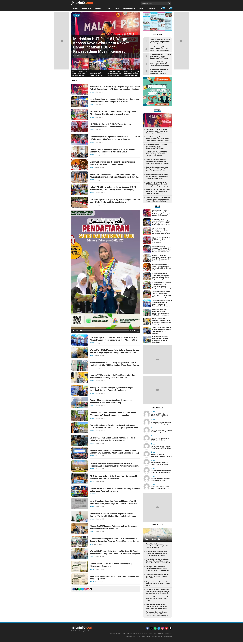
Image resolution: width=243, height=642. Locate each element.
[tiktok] (91, 589)
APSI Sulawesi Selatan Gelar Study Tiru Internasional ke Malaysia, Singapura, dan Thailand (114, 477)
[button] (106, 271)
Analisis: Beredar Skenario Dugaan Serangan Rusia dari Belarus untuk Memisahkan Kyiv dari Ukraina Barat (158, 561)
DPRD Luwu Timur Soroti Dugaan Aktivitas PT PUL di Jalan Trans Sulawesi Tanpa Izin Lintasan (113, 439)
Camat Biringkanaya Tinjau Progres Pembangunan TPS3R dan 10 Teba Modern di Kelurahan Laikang (115, 200)
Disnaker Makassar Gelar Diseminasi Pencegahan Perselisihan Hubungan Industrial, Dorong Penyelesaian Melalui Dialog (114, 465)
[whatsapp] (79, 589)
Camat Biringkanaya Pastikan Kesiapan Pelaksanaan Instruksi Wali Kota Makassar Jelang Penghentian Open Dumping (114, 427)
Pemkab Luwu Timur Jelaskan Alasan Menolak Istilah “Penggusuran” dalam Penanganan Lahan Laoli (113, 414)
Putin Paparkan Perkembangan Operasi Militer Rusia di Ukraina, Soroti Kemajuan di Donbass (156, 553)
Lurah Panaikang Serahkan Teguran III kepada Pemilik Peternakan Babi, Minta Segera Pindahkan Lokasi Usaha (114, 502)
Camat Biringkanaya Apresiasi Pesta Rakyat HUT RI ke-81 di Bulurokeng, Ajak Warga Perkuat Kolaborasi (115, 138)
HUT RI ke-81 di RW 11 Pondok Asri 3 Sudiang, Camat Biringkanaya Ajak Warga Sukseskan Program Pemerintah (114, 75)
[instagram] (85, 589)
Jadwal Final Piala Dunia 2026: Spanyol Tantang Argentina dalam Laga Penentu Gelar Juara (115, 489)
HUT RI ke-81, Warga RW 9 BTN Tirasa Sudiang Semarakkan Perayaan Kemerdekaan (131, 74)
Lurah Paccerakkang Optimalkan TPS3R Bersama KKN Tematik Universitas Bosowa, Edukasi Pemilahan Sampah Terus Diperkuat (115, 541)
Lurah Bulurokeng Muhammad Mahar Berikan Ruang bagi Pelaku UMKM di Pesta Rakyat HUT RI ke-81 (104, 47)
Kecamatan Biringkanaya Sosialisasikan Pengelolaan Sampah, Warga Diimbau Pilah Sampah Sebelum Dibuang (114, 451)
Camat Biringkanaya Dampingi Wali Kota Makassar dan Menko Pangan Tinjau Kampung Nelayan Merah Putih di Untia (114, 340)
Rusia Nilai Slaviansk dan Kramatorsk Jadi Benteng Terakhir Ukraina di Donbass (157, 546)
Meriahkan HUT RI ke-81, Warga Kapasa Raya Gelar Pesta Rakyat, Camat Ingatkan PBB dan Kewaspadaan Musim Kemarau (79, 76)
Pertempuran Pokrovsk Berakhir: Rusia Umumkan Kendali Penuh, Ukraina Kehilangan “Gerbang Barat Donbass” (158, 615)
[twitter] (76, 589)
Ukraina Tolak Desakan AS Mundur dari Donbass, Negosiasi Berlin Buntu (157, 599)
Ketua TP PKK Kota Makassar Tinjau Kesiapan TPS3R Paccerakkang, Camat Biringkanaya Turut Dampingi (113, 188)
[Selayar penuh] (138, 331)
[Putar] (74, 331)
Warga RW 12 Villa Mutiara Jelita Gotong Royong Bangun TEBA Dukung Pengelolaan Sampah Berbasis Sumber (114, 351)
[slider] (104, 330)
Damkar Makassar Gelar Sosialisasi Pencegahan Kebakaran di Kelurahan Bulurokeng (111, 401)
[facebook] (73, 589)
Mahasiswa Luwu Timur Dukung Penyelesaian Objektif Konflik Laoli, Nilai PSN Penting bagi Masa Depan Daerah (114, 363)
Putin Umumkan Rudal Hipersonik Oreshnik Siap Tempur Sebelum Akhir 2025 (157, 576)
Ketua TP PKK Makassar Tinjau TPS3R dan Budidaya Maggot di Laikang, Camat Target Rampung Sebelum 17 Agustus (114, 177)
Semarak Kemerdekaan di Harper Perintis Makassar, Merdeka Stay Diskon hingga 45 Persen (112, 163)
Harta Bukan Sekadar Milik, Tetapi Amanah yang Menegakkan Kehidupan (111, 565)
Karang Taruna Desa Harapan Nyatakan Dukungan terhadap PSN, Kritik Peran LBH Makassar (111, 388)
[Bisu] (135, 331)
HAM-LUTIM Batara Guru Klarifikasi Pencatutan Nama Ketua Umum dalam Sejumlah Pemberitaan (113, 376)
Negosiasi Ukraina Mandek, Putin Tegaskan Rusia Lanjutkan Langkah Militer (158, 583)
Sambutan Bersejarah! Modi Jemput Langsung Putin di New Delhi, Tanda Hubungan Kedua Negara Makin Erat (156, 607)
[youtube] (88, 589)
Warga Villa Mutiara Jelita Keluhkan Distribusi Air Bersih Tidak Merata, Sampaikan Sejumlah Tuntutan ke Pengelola (115, 552)
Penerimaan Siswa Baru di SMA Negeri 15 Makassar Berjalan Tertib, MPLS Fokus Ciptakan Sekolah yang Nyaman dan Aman (112, 516)
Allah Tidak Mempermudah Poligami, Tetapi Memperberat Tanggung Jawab (115, 577)
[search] (169, 3)
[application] (105, 271)
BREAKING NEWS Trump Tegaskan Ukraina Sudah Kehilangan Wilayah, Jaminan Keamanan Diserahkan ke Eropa (158, 592)
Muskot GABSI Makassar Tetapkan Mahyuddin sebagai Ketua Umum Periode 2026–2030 (113, 527)
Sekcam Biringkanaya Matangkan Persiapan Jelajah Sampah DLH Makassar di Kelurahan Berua (112, 150)
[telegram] (82, 589)
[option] (105, 35)
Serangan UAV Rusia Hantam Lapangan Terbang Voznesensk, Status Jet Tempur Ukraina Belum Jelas (157, 569)
